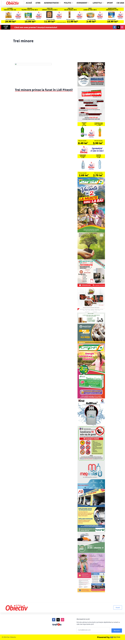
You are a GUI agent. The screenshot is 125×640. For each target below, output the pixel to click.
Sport (110, 3)
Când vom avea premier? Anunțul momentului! (35, 27)
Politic (67, 3)
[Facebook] (53, 619)
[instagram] (122, 27)
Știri (38, 3)
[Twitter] (58, 619)
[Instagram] (62, 619)
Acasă (29, 3)
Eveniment (82, 3)
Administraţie (51, 3)
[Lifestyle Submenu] (103, 3)
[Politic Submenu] (73, 3)
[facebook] (114, 27)
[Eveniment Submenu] (89, 3)
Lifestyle (97, 3)
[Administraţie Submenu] (60, 3)
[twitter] (118, 27)
